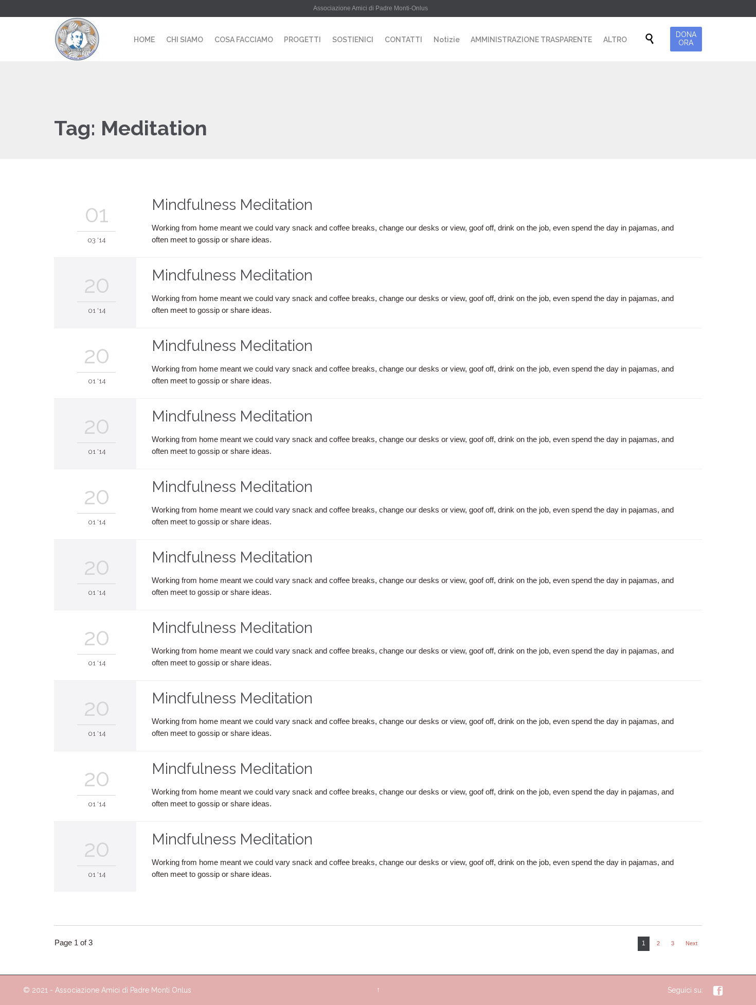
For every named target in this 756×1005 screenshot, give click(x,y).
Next (691, 943)
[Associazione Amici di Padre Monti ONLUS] (77, 39)
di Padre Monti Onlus (156, 990)
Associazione (77, 990)
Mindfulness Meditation (232, 205)
